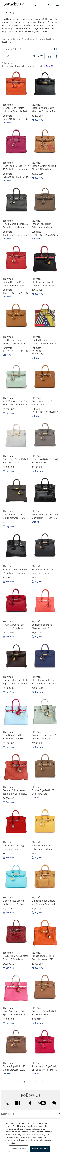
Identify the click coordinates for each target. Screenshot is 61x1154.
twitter (7, 1103)
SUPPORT (7, 1114)
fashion (16, 39)
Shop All (6, 39)
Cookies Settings (18, 1148)
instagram (29, 1103)
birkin (49, 39)
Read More (51, 66)
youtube (42, 1103)
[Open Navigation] (57, 4)
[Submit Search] (34, 4)
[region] (30, 1136)
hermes (39, 39)
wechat (54, 1103)
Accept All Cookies (40, 1148)
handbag (28, 39)
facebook (17, 1103)
